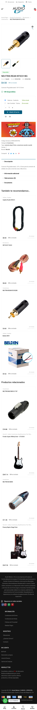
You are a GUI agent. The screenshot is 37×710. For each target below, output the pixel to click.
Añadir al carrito (14, 112)
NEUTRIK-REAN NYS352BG (10, 290)
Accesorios (26, 18)
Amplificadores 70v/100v (24, 434)
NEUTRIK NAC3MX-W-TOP (10, 391)
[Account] (14, 707)
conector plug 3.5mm (10, 145)
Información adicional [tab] (11, 173)
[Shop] (5, 707)
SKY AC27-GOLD (7, 245)
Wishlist (32, 708)
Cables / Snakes (7, 197)
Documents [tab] (8, 183)
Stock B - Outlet (7, 434)
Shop (4, 708)
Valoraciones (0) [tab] (10, 178)
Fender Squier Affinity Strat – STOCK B (13, 437)
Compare (9, 116)
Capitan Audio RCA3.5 (9, 200)
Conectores (4, 19)
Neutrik (7, 79)
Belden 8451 (6, 336)
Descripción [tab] (8, 161)
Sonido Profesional (15, 18)
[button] (32, 28)
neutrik (30, 145)
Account (13, 708)
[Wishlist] (32, 707)
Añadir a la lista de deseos (5, 116)
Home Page (4, 18)
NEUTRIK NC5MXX (8, 482)
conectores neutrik (22, 145)
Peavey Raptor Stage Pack (10, 527)
